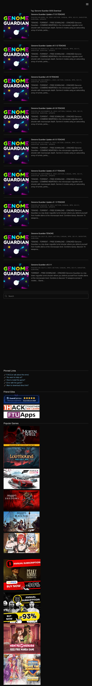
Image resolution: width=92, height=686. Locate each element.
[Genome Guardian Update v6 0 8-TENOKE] (16, 119)
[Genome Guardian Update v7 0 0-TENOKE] (16, 25)
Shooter (83, 17)
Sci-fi (75, 17)
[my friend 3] (22, 407)
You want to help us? (14, 377)
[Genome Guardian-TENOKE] (16, 244)
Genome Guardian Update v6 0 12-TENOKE (48, 45)
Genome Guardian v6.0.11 (41, 264)
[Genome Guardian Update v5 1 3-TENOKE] (16, 213)
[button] (87, 4)
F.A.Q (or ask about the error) (17, 374)
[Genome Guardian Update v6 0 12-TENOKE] (16, 57)
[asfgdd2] (22, 638)
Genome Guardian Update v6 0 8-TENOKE (48, 108)
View (21, 435)
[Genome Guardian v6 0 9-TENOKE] (16, 88)
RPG (70, 17)
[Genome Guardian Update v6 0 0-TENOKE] (16, 150)
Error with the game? (14, 382)
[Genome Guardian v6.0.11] (16, 276)
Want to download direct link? (17, 385)
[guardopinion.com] (22, 398)
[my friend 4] (22, 414)
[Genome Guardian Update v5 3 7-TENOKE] (16, 182)
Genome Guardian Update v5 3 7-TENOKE (48, 170)
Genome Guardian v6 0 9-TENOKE (45, 77)
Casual (64, 17)
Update (43, 19)
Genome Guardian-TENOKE (42, 233)
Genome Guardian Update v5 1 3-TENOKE (48, 202)
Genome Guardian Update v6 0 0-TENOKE (48, 139)
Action (57, 17)
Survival (35, 19)
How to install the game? (15, 380)
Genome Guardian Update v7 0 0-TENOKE (48, 14)
